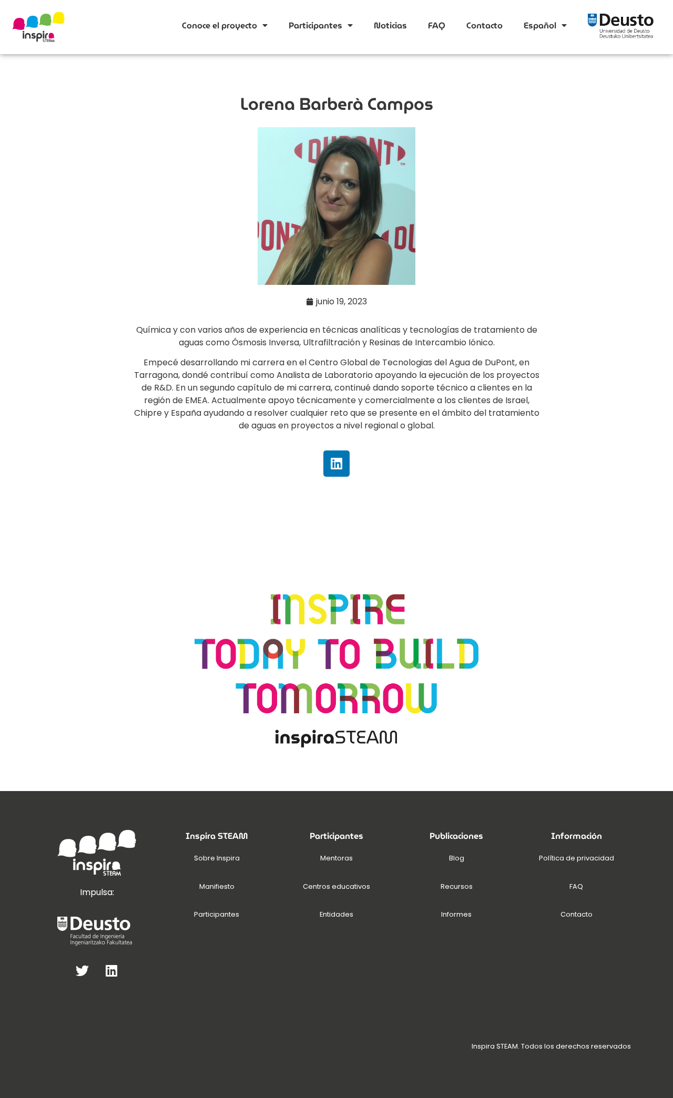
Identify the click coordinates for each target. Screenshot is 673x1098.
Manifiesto (216, 886)
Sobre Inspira (217, 858)
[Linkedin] (336, 463)
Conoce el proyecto (219, 25)
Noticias (390, 25)
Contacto (484, 25)
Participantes (315, 25)
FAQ (436, 25)
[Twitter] (82, 970)
